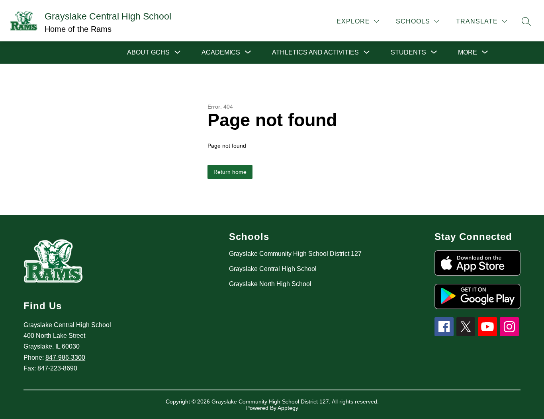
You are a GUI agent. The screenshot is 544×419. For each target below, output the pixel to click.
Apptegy (288, 408)
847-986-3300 (65, 357)
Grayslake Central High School (273, 268)
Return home (230, 172)
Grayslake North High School (270, 284)
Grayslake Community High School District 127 (295, 253)
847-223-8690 (57, 368)
